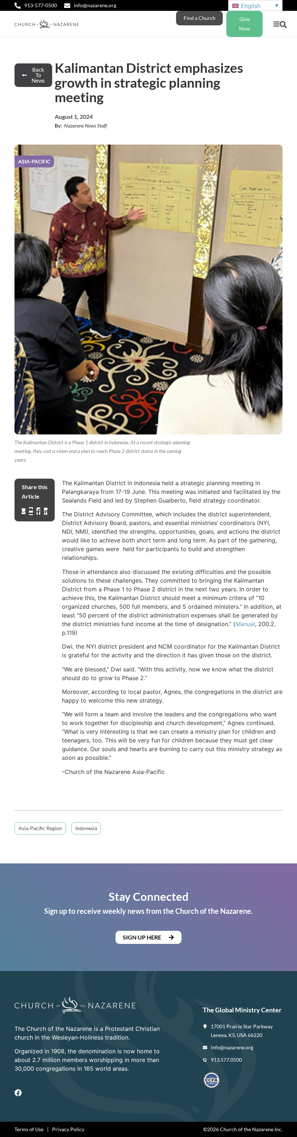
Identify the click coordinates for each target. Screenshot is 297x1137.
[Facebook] (18, 1092)
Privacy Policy (68, 1129)
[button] (276, 24)
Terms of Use (28, 1129)
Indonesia (86, 828)
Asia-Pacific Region (40, 828)
